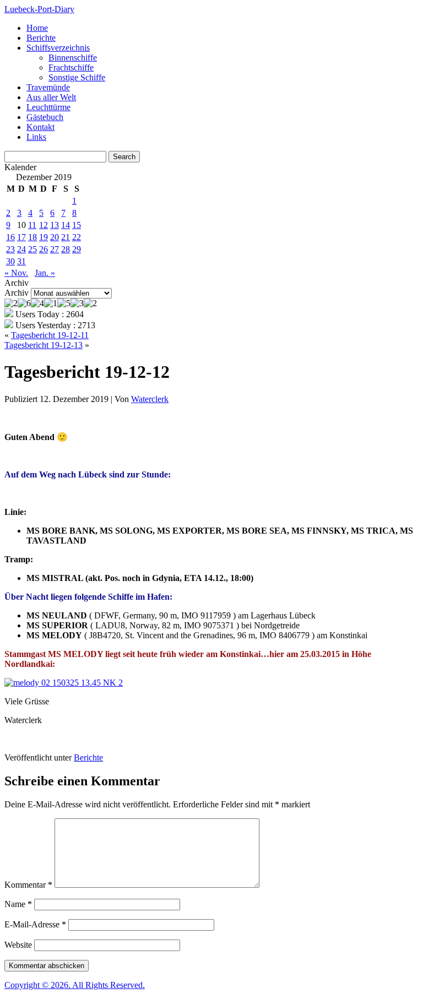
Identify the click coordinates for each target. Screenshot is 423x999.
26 (43, 249)
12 (43, 225)
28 (65, 249)
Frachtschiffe (71, 67)
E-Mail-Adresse (35, 924)
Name (18, 904)
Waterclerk (150, 399)
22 (76, 237)
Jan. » (45, 273)
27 (54, 249)
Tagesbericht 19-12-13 (43, 345)
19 (43, 237)
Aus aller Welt (51, 97)
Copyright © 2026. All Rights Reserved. (74, 985)
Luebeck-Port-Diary (39, 9)
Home (37, 27)
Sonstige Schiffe (76, 77)
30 (10, 261)
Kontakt (40, 127)
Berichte (41, 37)
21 (65, 237)
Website (18, 944)
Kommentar (28, 884)
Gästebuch (44, 117)
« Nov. (16, 273)
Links (36, 137)
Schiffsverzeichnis (58, 47)
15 (76, 225)
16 (10, 237)
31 (21, 261)
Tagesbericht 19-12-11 (50, 335)
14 (65, 225)
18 (32, 237)
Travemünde (48, 87)
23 (10, 249)
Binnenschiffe (72, 57)
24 (21, 249)
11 (32, 225)
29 (76, 249)
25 (32, 249)
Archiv (16, 292)
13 (54, 225)
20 (54, 237)
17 (21, 237)
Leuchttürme (48, 107)
